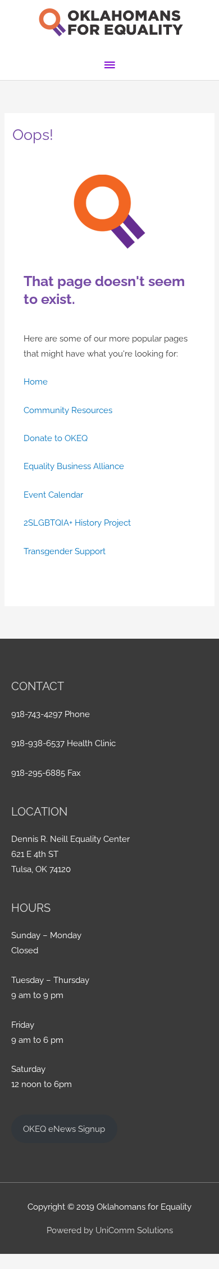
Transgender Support (65, 551)
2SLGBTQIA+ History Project (77, 522)
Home (36, 381)
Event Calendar (53, 494)
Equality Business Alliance (74, 466)
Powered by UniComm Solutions (110, 1230)
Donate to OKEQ (56, 438)
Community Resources (68, 410)
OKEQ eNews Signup (64, 1129)
